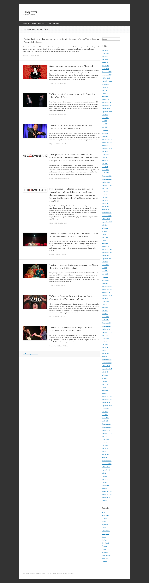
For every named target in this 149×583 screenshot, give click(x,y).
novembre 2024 (106, 105)
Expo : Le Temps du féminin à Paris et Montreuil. (71, 65)
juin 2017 (104, 378)
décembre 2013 (106, 491)
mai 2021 (105, 234)
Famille (49, 23)
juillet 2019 (105, 301)
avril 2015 (105, 448)
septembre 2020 (107, 259)
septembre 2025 (107, 81)
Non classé (105, 543)
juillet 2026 (105, 53)
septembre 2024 (107, 112)
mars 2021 (105, 240)
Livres (104, 537)
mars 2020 (105, 277)
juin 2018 (104, 341)
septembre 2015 (107, 433)
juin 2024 (104, 121)
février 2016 (105, 418)
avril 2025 (105, 90)
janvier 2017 (105, 393)
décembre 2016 (106, 396)
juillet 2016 (105, 409)
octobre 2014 (106, 467)
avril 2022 (105, 200)
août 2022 (105, 188)
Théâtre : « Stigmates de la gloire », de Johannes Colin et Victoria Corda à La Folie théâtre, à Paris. (73, 235)
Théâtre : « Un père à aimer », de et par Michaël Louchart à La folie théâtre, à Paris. (70, 127)
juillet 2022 (105, 191)
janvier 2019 (105, 320)
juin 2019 (104, 304)
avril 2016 (105, 412)
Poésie (104, 549)
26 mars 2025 (53, 115)
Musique (26, 23)
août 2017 (105, 372)
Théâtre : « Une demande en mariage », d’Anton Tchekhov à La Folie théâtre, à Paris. (70, 329)
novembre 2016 (106, 399)
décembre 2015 (106, 424)
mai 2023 (105, 161)
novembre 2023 (106, 142)
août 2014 (105, 473)
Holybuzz (30, 12)
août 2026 (105, 50)
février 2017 (105, 390)
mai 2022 (105, 197)
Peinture (104, 546)
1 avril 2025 (52, 83)
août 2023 (105, 151)
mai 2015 (105, 445)
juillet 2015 (105, 439)
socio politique (64, 178)
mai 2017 (105, 381)
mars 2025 (105, 93)
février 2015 (105, 455)
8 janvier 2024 (53, 254)
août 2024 (105, 115)
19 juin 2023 (53, 285)
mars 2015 (105, 451)
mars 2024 (105, 130)
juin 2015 (104, 442)
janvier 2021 (105, 246)
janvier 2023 (105, 173)
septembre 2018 (107, 332)
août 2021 (105, 225)
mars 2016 (105, 415)
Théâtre (33, 23)
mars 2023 (105, 167)
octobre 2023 (106, 145)
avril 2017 (105, 384)
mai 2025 (105, 87)
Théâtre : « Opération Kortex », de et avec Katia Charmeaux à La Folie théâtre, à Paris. (70, 298)
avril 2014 (105, 479)
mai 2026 (105, 56)
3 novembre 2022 (54, 346)
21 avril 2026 (27, 55)
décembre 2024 (106, 102)
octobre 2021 (106, 219)
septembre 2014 (107, 470)
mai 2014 (105, 476)
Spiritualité (41, 23)
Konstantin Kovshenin (67, 573)
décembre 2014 (106, 461)
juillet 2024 (105, 118)
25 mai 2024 (53, 178)
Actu (103, 512)
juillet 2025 (105, 84)
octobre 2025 (106, 78)
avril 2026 (105, 60)
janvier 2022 (105, 210)
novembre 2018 (106, 326)
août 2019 (105, 298)
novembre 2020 (106, 252)
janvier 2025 (105, 99)
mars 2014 (105, 482)
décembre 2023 (106, 139)
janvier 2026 (105, 69)
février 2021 (105, 243)
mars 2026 (105, 63)
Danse (104, 521)
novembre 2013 (106, 494)
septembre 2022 (107, 185)
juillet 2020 (105, 265)
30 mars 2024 (53, 223)
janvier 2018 (105, 357)
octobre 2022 (106, 182)
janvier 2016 (105, 421)
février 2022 (105, 206)
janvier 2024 (105, 136)
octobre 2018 (106, 329)
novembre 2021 (106, 216)
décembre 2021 (106, 213)
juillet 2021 (105, 228)
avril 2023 (105, 164)
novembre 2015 (106, 427)
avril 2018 (105, 347)
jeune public (105, 534)
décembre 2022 (106, 176)
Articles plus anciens (30, 354)
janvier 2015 (105, 458)
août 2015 (105, 436)
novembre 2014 (106, 464)
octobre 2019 (106, 292)
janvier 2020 (105, 283)
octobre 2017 (106, 366)
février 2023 (105, 170)
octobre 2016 (106, 402)
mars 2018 (105, 350)
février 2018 (105, 353)
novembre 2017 (106, 363)
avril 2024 (105, 127)
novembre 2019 (106, 289)
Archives (56, 23)
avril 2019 (105, 311)
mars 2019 (105, 314)
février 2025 (105, 96)
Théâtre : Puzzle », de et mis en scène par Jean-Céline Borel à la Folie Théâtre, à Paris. (73, 266)
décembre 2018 (106, 323)
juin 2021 (104, 231)
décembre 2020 (106, 249)
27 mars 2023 (53, 317)
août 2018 (105, 335)
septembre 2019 (107, 295)
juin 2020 (104, 268)
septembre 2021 (107, 222)
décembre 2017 (106, 360)
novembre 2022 (106, 179)
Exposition (63, 83)
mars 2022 (105, 203)
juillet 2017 (105, 375)
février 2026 (105, 66)
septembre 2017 (107, 369)
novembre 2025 (106, 75)
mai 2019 (105, 308)
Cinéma (104, 518)
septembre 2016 (107, 406)
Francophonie (106, 531)
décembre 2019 (106, 286)
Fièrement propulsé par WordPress (34, 573)
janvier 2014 (105, 488)
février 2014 (105, 485)
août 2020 (105, 262)
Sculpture (105, 552)
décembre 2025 (106, 72)
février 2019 (105, 317)
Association (105, 515)
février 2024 (105, 133)
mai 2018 (105, 344)
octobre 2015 (106, 430)
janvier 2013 (105, 500)
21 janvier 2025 (54, 144)
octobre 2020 (106, 255)
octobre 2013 (106, 497)
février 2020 (105, 280)
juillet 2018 (105, 338)
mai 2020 (105, 271)
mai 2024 (105, 124)
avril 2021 (105, 237)
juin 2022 (104, 194)
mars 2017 (105, 387)
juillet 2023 (105, 154)
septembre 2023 (107, 148)
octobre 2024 (106, 109)
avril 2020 (105, 274)
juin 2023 (104, 157)
